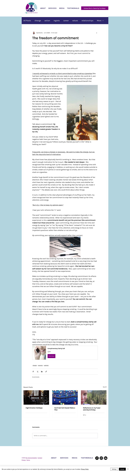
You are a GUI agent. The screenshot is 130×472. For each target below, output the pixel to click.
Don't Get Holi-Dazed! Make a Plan (64, 409)
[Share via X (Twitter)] (37, 371)
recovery (40, 365)
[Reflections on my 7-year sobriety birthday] (93, 397)
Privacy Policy (85, 469)
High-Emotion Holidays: (34, 408)
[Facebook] (97, 458)
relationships (87, 20)
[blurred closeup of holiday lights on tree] (65, 397)
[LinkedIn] (105, 458)
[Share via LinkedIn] (42, 371)
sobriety (46, 365)
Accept (122, 469)
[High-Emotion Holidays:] (36, 397)
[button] (65, 353)
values (75, 20)
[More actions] (97, 33)
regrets (57, 20)
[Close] (128, 469)
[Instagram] (101, 458)
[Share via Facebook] (33, 371)
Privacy (24, 460)
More (99, 20)
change (38, 20)
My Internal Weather (31, 458)
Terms (28, 460)
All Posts (27, 20)
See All (105, 387)
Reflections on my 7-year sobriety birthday (91, 409)
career (66, 20)
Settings (114, 469)
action (47, 20)
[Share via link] (46, 371)
